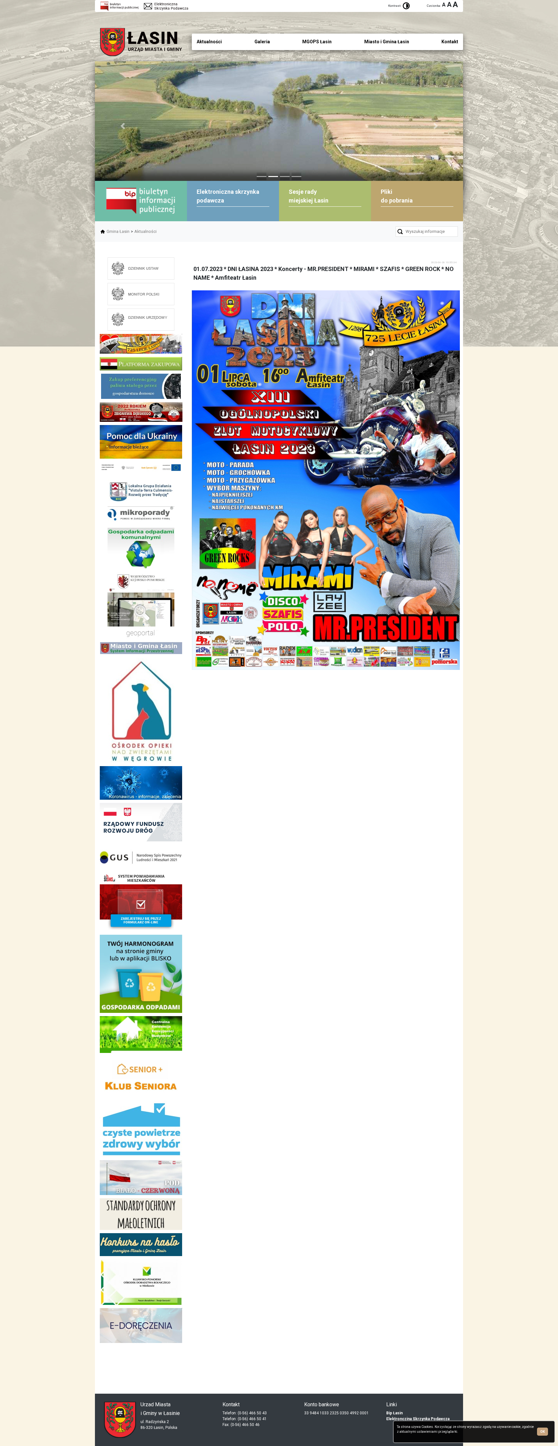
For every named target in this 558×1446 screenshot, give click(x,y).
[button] (122, 126)
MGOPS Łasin (317, 41)
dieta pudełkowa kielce (141, 1365)
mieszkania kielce (141, 1376)
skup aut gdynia (170, 1360)
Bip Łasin (394, 1413)
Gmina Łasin (118, 231)
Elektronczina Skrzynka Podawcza (418, 1419)
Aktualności (145, 231)
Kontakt (449, 41)
